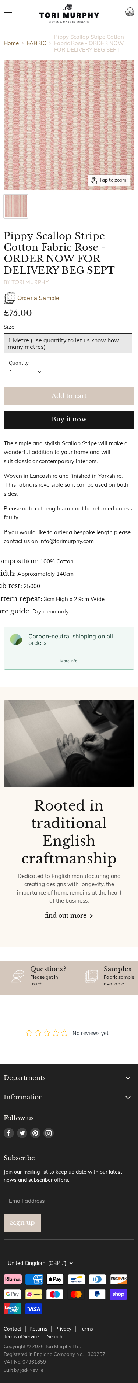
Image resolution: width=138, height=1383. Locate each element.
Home (11, 43)
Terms (86, 1329)
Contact (12, 1329)
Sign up (22, 1223)
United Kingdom (37, 1263)
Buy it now (69, 419)
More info (68, 661)
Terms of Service (21, 1336)
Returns (38, 1329)
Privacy (63, 1329)
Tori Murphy (30, 282)
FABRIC (36, 43)
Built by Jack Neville (23, 1370)
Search (55, 1336)
